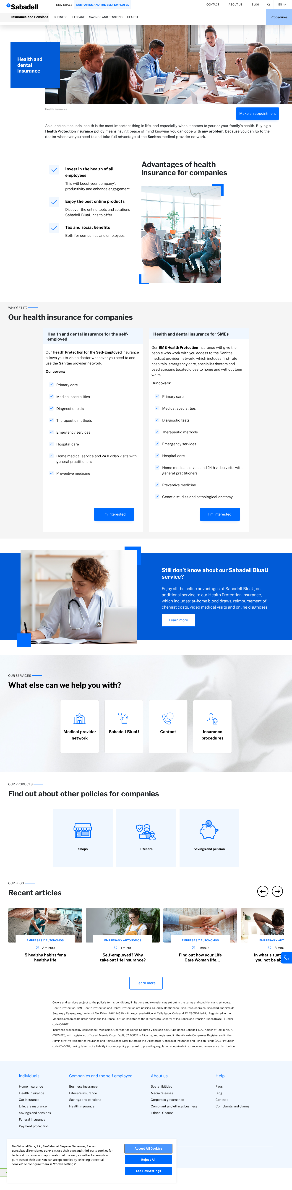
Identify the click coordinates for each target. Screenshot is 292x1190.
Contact (212, 4)
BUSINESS (60, 17)
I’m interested (114, 514)
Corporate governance (167, 1099)
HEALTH (132, 17)
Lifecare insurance (33, 1106)
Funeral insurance (32, 1119)
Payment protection (34, 1126)
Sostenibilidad (161, 1086)
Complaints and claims (232, 1106)
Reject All (148, 1160)
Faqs (219, 1086)
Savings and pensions (35, 1113)
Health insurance (31, 1093)
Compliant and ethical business (174, 1106)
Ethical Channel (163, 1113)
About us (235, 4)
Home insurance (31, 1086)
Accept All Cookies (148, 1148)
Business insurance (83, 1086)
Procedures (279, 17)
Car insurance (29, 1099)
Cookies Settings (148, 1171)
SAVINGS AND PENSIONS (106, 17)
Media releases (162, 1093)
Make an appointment (257, 113)
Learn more (178, 620)
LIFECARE (78, 17)
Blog (255, 4)
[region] (92, 1161)
